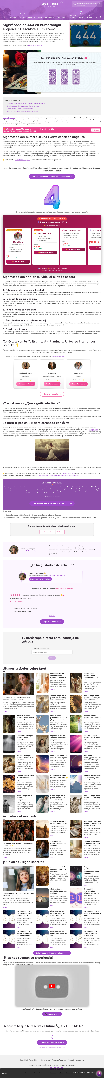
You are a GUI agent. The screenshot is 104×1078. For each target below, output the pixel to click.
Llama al (51, 1042)
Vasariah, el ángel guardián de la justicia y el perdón (25, 758)
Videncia (60, 532)
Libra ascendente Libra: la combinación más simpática (25, 913)
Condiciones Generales (37, 1065)
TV (96, 17)
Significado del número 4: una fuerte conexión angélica (26, 103)
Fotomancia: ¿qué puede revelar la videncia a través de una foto (16, 699)
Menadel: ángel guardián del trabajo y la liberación (92, 718)
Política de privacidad (68, 1065)
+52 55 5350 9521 (59, 356)
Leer (4, 711)
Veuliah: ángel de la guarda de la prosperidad (24, 798)
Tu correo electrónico (40, 648)
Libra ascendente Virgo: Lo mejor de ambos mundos (57, 913)
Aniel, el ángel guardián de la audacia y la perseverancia (59, 718)
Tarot (40, 17)
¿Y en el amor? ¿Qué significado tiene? (20, 108)
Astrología (31, 17)
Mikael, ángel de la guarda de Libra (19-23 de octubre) (58, 798)
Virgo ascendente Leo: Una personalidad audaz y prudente (92, 870)
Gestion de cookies (52, 1065)
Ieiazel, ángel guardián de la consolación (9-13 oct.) (91, 676)
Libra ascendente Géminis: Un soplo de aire (58, 933)
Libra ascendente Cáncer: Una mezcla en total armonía (24, 933)
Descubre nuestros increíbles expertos (52, 1048)
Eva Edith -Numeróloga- (35, 45)
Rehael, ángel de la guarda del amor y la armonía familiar (92, 698)
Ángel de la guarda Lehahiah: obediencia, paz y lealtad (58, 738)
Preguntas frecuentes (59, 1060)
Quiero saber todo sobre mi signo (49, 953)
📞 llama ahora (51, 1014)
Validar (52, 658)
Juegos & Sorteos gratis (76, 1060)
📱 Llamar (95, 130)
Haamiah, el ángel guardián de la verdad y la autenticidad (25, 718)
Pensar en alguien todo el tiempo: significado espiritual (58, 675)
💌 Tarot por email (81, 14)
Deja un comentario (51, 622)
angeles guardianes (47, 532)
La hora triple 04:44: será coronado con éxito (22, 111)
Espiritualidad (61, 17)
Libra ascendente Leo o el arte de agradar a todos (92, 913)
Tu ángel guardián (9, 118)
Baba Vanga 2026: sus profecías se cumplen (58, 757)
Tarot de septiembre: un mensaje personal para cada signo (92, 843)
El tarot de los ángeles (22, 160)
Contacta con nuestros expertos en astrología (50, 503)
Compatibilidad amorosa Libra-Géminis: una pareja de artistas (91, 892)
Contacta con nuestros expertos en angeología (51, 177)
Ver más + (52, 616)
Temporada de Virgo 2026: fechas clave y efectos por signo (18, 894)
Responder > (18, 602)
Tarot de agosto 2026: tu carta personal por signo (25, 778)
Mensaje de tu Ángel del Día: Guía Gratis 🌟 (59, 777)
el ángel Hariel (93, 430)
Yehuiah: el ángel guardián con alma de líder (92, 738)
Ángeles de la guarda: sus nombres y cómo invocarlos (92, 778)
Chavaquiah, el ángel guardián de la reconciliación (25, 738)
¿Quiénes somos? (45, 1060)
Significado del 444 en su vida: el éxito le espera (24, 106)
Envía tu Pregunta (51, 394)
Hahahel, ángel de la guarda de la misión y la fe (92, 798)
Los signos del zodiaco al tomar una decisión (58, 843)
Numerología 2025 (69, 473)
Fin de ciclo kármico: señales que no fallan (58, 822)
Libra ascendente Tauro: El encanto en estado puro (91, 933)
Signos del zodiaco (22, 15)
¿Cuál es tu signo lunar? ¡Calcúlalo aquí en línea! (58, 891)
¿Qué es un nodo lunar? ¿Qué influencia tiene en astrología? (92, 758)
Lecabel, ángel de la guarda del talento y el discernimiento (58, 698)
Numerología (49, 17)
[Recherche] (100, 17)
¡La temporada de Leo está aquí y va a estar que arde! (58, 869)
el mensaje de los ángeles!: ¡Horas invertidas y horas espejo (59, 475)
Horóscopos (12, 17)
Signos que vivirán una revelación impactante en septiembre (92, 823)
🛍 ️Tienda (89, 16)
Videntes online (72, 16)
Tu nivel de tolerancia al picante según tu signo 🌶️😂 (18, 844)
